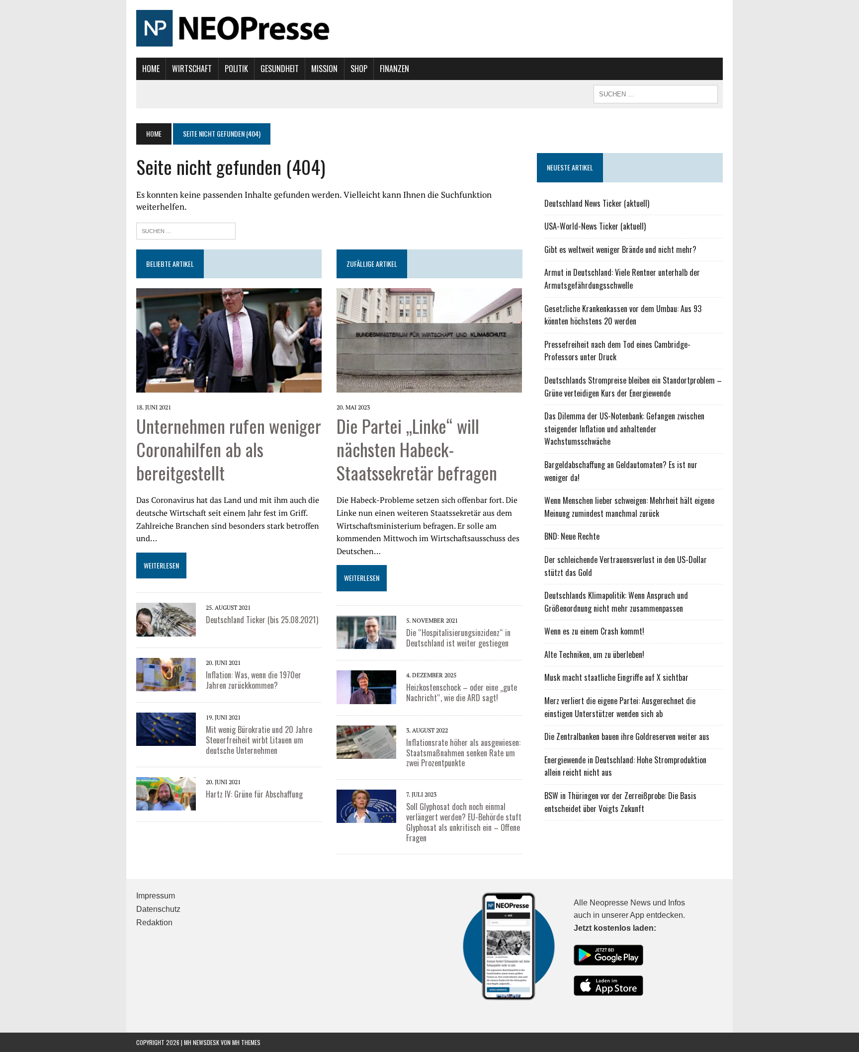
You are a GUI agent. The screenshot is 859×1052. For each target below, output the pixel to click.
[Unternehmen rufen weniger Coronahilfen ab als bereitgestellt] (229, 385)
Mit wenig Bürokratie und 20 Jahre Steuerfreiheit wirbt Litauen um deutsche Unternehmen (259, 740)
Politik (236, 69)
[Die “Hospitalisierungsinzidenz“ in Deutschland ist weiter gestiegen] (366, 642)
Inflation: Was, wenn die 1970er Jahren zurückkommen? (253, 680)
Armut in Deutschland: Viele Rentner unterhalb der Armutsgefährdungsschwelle (622, 278)
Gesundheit (279, 69)
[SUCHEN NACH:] (656, 93)
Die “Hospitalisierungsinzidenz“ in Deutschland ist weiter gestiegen (458, 638)
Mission (324, 69)
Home (151, 69)
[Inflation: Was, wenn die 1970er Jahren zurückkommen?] (166, 684)
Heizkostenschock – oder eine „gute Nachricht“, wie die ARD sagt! (461, 692)
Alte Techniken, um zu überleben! (594, 654)
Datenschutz (158, 909)
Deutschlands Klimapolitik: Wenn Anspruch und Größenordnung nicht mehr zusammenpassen (616, 601)
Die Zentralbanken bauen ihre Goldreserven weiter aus (626, 736)
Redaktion (154, 922)
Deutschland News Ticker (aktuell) (596, 203)
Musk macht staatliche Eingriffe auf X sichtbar (616, 677)
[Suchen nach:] (186, 230)
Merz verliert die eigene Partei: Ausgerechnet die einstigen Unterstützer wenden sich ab (619, 707)
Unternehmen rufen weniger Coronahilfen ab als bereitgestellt (228, 449)
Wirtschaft (192, 69)
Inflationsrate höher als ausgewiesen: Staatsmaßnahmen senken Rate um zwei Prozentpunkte (463, 752)
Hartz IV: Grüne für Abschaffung (254, 794)
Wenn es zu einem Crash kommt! (594, 631)
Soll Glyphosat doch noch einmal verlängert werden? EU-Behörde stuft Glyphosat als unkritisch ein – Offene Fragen (463, 822)
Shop (358, 69)
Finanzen (394, 69)
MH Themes (246, 1042)
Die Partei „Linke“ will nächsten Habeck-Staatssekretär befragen (417, 449)
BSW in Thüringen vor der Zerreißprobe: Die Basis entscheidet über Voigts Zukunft (620, 802)
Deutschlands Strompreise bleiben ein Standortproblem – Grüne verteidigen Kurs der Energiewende (633, 386)
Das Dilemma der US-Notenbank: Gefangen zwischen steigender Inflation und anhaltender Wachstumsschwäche (624, 428)
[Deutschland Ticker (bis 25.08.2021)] (166, 629)
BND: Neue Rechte (572, 536)
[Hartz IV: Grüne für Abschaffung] (166, 803)
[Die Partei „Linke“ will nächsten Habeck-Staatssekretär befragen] (429, 385)
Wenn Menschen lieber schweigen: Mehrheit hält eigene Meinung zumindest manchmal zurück (629, 506)
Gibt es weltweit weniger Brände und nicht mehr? (620, 249)
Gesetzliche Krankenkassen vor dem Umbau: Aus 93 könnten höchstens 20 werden (622, 315)
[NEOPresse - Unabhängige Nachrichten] (429, 29)
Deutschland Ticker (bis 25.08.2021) (262, 620)
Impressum (155, 895)
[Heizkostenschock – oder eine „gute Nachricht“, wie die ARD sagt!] (366, 697)
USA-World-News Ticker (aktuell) (595, 226)
